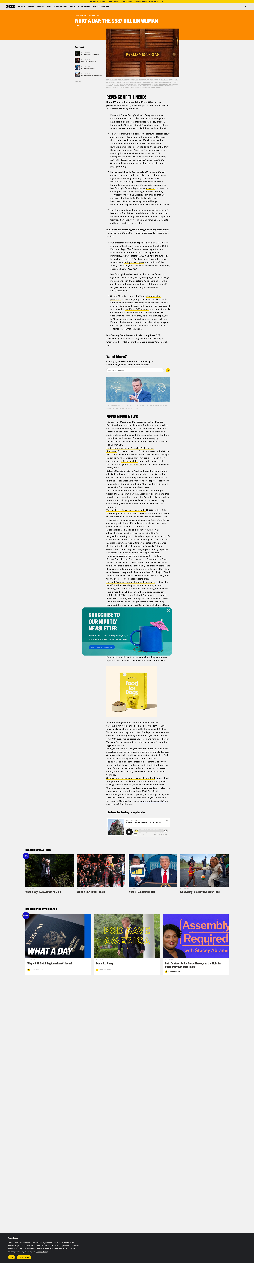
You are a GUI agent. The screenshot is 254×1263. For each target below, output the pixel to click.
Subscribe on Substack (102, 647)
